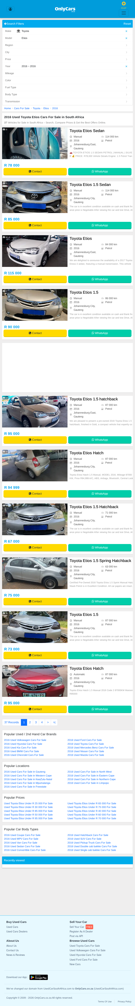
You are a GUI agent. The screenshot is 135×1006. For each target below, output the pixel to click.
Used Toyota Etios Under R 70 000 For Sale (92, 818)
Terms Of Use (105, 1001)
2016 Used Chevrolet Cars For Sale (24, 755)
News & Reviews (15, 955)
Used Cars (12, 927)
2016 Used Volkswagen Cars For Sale (25, 740)
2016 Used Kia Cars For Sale (20, 747)
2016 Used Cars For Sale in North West (90, 771)
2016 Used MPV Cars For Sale (21, 838)
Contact (36, 171)
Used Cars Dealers (16, 931)
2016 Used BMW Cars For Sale (21, 751)
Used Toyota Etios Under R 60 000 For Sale (92, 814)
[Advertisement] (67, 367)
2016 (55, 108)
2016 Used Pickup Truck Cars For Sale (89, 842)
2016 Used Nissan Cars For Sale (86, 751)
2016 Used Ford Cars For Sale (85, 740)
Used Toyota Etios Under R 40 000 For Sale (92, 811)
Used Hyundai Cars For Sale (85, 955)
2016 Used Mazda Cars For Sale (86, 755)
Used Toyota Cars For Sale (85, 945)
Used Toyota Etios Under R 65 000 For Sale (92, 803)
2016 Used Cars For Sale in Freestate (25, 786)
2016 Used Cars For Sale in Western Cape (28, 775)
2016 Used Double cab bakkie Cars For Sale (92, 846)
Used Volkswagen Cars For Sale (87, 950)
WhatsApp (101, 171)
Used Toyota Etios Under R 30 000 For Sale (28, 807)
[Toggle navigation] (124, 13)
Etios (46, 108)
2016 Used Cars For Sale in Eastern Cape (91, 775)
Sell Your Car (81, 927)
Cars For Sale (22, 108)
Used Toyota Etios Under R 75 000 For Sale (92, 807)
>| (54, 722)
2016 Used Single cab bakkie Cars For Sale (92, 850)
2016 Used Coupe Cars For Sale (22, 835)
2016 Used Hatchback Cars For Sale (88, 835)
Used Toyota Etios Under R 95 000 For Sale (28, 818)
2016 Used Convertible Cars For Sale (25, 850)
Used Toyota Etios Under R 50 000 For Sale (28, 814)
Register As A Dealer (81, 931)
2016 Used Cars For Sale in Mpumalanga (27, 783)
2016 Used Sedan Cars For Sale (22, 846)
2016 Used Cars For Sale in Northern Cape (92, 779)
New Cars (75, 964)
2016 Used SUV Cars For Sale (84, 838)
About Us (11, 945)
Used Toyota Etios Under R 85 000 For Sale (28, 811)
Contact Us (12, 950)
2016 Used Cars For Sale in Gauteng (24, 771)
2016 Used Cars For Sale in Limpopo (88, 783)
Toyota (36, 108)
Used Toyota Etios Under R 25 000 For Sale (28, 803)
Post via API (76, 936)
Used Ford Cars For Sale (84, 959)
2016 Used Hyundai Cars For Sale (23, 743)
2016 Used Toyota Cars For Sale (86, 743)
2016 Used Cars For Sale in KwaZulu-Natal (28, 779)
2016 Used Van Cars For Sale (20, 842)
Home (7, 108)
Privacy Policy (124, 1001)
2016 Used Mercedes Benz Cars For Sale (91, 747)
